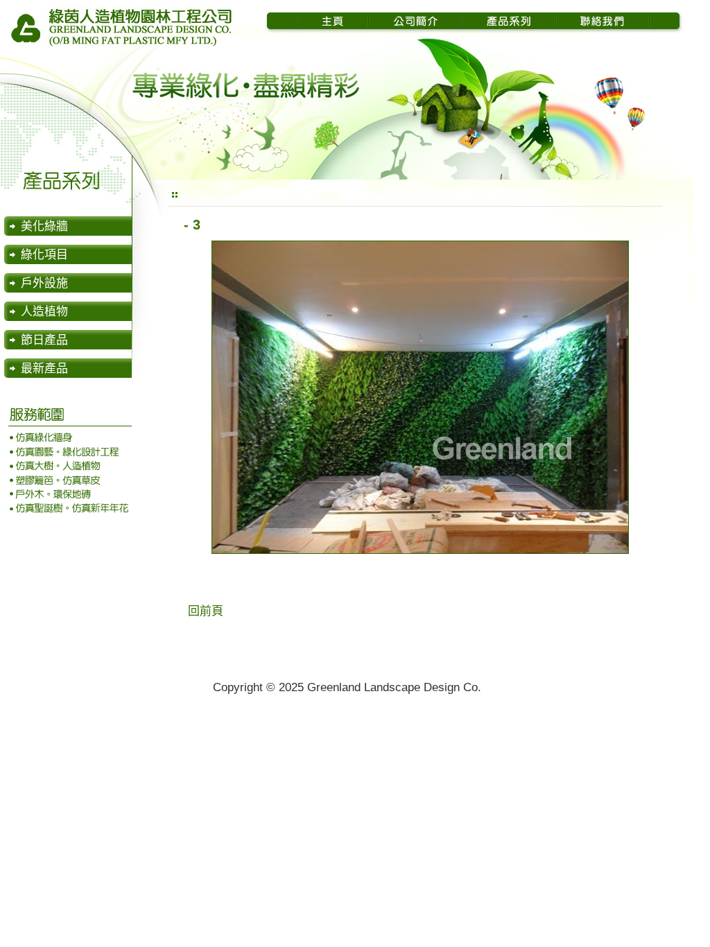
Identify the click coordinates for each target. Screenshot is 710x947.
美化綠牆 (44, 226)
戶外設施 (44, 283)
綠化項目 (44, 254)
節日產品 (44, 340)
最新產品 (44, 368)
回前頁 (205, 611)
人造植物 (44, 311)
